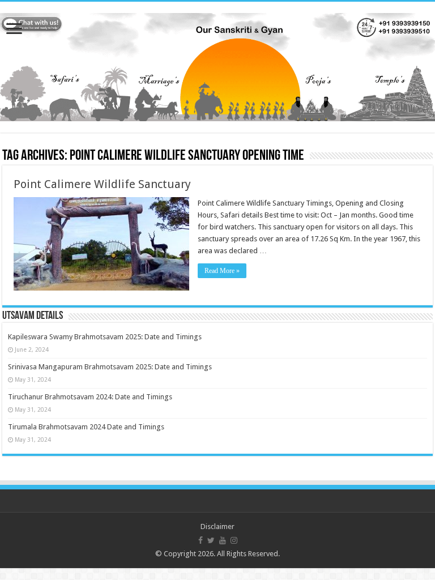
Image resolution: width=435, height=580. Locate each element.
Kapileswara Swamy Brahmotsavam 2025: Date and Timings (105, 336)
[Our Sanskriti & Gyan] (217, 65)
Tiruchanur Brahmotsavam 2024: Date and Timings (90, 397)
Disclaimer (217, 526)
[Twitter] (211, 540)
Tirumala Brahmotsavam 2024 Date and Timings (86, 427)
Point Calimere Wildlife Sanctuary (102, 184)
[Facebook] (200, 540)
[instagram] (233, 540)
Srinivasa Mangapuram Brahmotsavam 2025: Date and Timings (110, 366)
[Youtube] (222, 540)
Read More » (222, 271)
